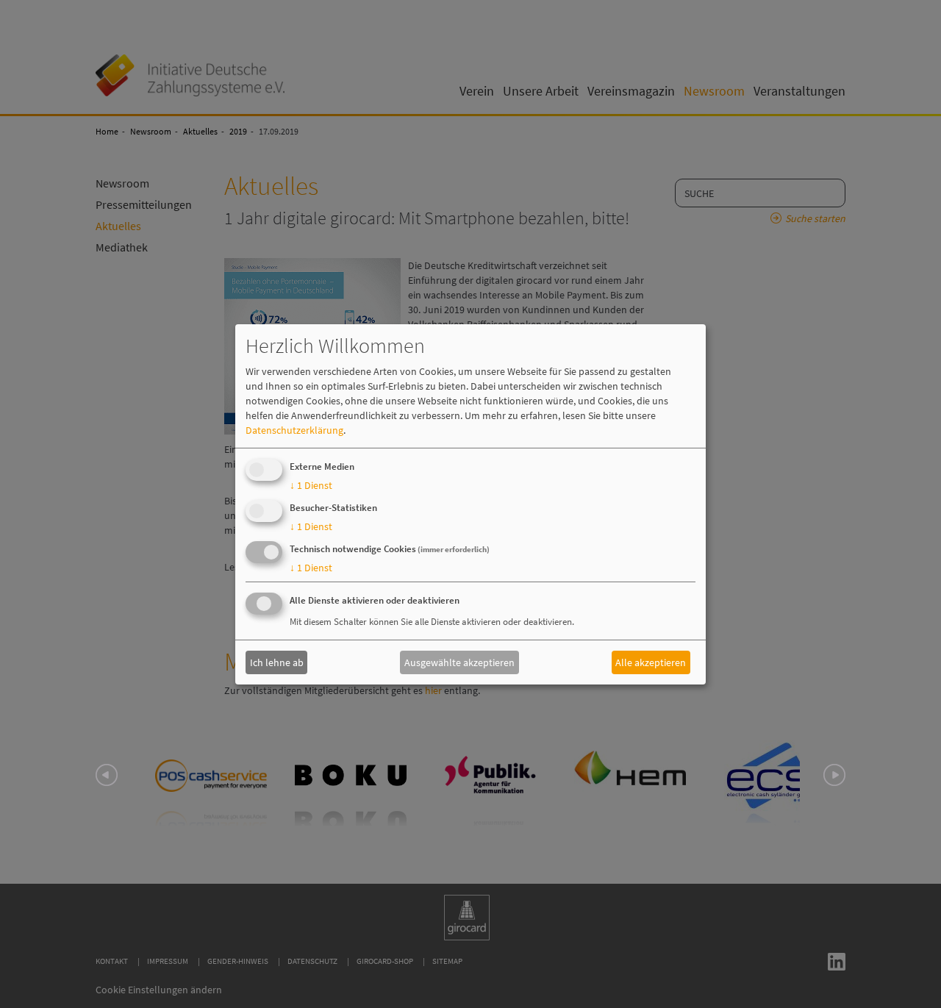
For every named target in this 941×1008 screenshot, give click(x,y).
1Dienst (311, 485)
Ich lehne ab (277, 662)
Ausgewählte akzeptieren (459, 662)
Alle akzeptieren (650, 662)
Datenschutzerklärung (294, 430)
